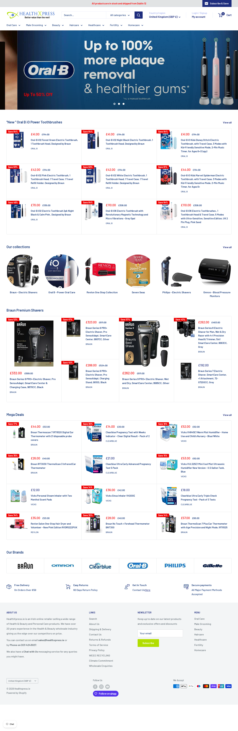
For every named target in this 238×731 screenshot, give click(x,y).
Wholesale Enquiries (101, 665)
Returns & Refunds (100, 639)
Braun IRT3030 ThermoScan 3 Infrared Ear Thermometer (53, 465)
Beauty (56, 25)
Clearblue (111, 441)
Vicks (184, 441)
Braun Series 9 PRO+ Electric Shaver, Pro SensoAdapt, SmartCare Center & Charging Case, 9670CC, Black (33, 383)
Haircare (74, 25)
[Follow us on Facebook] (95, 686)
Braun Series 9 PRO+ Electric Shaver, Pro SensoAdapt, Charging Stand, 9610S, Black (97, 376)
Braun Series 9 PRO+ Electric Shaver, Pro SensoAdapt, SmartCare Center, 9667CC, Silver (98, 333)
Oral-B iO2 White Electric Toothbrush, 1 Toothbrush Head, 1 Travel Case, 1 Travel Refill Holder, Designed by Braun (127, 179)
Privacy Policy (97, 650)
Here (147, 589)
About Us (94, 623)
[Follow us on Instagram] (101, 686)
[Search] (139, 15)
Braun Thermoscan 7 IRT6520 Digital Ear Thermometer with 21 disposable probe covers (52, 436)
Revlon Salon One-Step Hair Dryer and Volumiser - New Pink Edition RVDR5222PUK (54, 525)
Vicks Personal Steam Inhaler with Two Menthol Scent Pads (51, 497)
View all (227, 122)
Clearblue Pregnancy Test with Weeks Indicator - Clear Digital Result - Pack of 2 (128, 434)
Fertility (114, 25)
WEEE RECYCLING (99, 655)
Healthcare (94, 25)
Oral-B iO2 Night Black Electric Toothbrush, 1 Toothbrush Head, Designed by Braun (129, 141)
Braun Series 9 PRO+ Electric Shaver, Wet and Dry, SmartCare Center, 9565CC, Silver (145, 381)
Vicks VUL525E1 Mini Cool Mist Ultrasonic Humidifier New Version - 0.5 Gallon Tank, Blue (203, 467)
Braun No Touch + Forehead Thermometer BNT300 (128, 525)
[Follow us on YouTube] (107, 686)
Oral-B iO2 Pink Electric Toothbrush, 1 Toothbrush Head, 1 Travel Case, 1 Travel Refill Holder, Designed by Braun (52, 179)
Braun (13, 392)
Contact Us (95, 634)
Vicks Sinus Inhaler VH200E (120, 495)
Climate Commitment (101, 660)
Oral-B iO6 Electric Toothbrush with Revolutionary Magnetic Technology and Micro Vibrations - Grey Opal (127, 214)
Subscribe (148, 642)
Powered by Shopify (16, 693)
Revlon (35, 532)
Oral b (34, 148)
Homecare (134, 25)
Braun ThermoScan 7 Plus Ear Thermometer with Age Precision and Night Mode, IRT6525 (204, 525)
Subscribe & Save (219, 3)
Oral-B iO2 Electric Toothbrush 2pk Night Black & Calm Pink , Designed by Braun (52, 212)
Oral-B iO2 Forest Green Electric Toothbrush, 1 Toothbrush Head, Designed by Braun (54, 141)
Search (93, 618)
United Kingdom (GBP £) (19, 680)
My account (198, 16)
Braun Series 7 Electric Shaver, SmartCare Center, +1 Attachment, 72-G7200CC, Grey (212, 376)
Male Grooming (34, 25)
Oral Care (11, 25)
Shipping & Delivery (100, 629)
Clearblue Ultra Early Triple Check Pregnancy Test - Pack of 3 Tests (199, 497)
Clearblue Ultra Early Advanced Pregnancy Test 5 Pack (128, 465)
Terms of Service (98, 644)
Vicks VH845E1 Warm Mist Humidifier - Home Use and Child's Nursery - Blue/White (204, 434)
